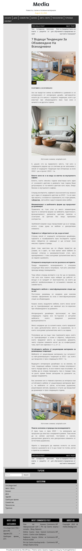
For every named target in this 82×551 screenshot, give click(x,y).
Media (41, 4)
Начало (8, 18)
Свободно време (12, 499)
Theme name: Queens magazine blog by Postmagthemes (53, 550)
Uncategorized (11, 485)
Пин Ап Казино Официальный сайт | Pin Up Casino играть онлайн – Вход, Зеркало (40, 526)
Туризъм (69, 18)
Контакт (8, 21)
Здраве (8, 497)
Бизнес (34, 18)
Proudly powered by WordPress (18, 550)
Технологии (57, 18)
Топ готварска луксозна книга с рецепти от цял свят (43, 31)
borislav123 (49, 88)
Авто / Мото (45, 18)
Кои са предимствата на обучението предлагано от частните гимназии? (65, 31)
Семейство (24, 18)
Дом (15, 18)
